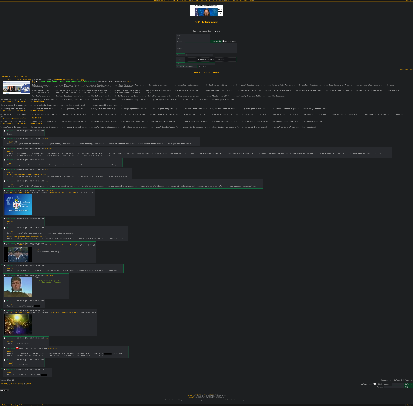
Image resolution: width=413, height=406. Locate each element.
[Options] (409, 1)
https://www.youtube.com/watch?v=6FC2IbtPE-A (27, 237)
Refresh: (43, 405)
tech (201, 1)
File (379, 384)
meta (251, 1)
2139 (42, 138)
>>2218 (50, 348)
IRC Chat (206, 73)
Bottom (24, 76)
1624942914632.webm (22, 312)
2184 (42, 275)
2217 (46, 348)
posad (227, 1)
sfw (168, 1)
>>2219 (55, 348)
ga (209, 1)
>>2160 (51, 190)
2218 (42, 360)
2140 (42, 148)
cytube (176, 1)
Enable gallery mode (406, 69)
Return (5, 76)
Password (387, 384)
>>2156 (10, 222)
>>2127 (10, 142)
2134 (42, 131)
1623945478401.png (23, 80)
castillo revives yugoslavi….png (69, 80)
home (155, 1)
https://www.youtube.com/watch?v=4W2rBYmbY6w (21, 118)
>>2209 (46, 275)
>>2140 (46, 138)
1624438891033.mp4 (22, 245)
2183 (42, 265)
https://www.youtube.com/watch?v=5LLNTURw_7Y (27, 175)
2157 (42, 218)
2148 (42, 169)
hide (10, 80)
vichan (205, 394)
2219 (42, 369)
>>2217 (46, 338)
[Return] (217, 31)
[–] (33, 82)
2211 (42, 310)
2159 (42, 228)
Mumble (216, 73)
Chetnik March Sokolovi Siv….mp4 (63, 245)
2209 (42, 301)
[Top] (20, 384)
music (218, 1)
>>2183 (46, 228)
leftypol (184, 1)
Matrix (197, 73)
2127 (124, 81)
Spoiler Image (230, 41)
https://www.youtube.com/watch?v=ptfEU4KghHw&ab (22, 102)
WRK (192, 1)
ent (213, 1)
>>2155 (46, 169)
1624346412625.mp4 (22, 193)
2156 (42, 191)
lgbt (236, 1)
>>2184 (10, 304)
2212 (42, 338)
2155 (42, 181)
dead (245, 1)
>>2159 (46, 181)
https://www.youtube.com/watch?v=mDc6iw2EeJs (21, 123)
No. (121, 81)
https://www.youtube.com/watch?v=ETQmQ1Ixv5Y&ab (22, 111)
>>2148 (51, 148)
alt (171, 1)
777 (222, 1)
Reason (380, 387)
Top (22, 405)
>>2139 (129, 81)
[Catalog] (13, 384)
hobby (197, 1)
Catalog (14, 76)
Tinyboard (198, 394)
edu (206, 1)
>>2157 (46, 190)
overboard (161, 1)
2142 (42, 160)
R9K (241, 1)
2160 (42, 243)
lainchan (211, 394)
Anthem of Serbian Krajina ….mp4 (62, 193)
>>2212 (51, 275)
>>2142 (46, 148)
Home (409, 405)
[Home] (29, 384)
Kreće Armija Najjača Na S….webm (64, 312)
